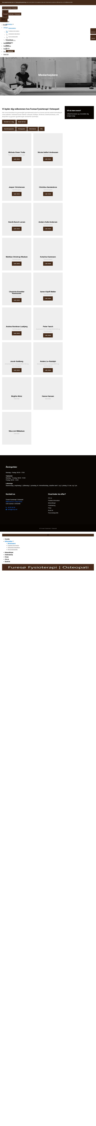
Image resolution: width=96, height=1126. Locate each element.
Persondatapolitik (13, 36)
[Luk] (48, 535)
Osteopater (21, 129)
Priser (5, 49)
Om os (7, 48)
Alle (41, 129)
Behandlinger (7, 43)
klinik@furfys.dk (51, 78)
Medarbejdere (12, 28)
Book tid (10, 51)
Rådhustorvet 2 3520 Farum (14, 501)
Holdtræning (7, 46)
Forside (5, 25)
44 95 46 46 (43, 78)
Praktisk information (13, 31)
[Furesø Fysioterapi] (11, 16)
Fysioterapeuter (9, 129)
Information (9, 24)
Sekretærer (32, 129)
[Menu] (4, 19)
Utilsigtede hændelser (14, 34)
